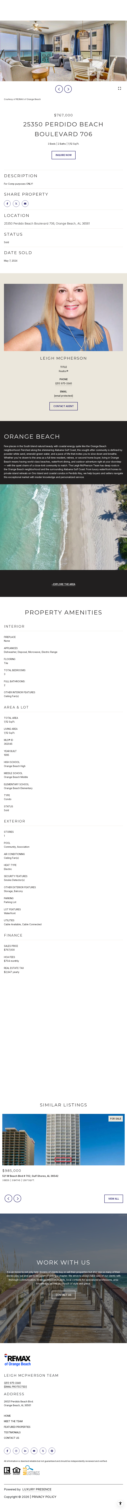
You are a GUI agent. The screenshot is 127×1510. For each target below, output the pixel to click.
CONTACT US (11, 1438)
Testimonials (12, 1432)
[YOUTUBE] (34, 1451)
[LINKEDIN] (25, 1451)
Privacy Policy (44, 1497)
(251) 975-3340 (63, 383)
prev (59, 89)
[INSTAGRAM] (16, 1451)
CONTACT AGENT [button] (63, 406)
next (68, 89)
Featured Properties (17, 1426)
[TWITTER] (43, 1451)
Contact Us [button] (63, 1294)
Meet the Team (13, 1421)
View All (113, 1198)
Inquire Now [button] (64, 155)
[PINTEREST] (52, 1451)
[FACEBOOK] (7, 1451)
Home (7, 1415)
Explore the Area (64, 584)
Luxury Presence (36, 1489)
